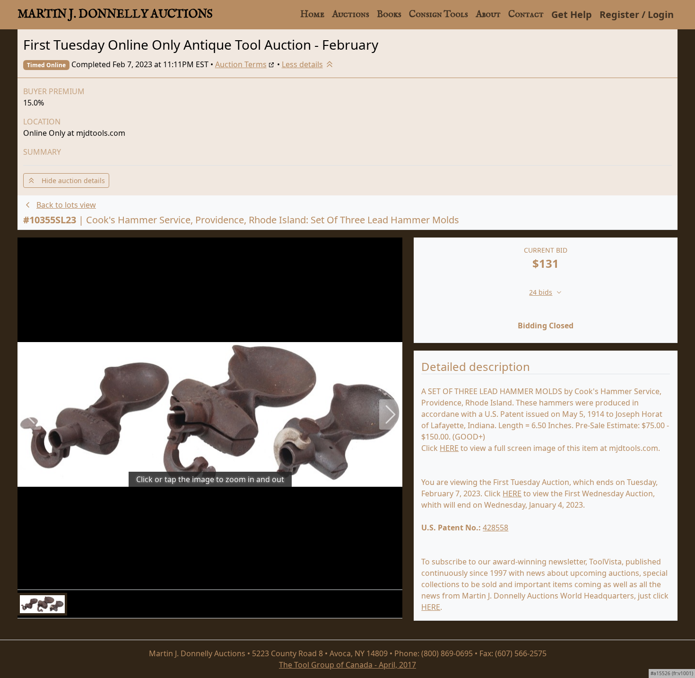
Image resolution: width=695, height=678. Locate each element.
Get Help (571, 14)
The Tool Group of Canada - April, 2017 (347, 665)
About (488, 14)
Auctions (350, 14)
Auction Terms (241, 64)
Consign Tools (438, 14)
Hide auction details (70, 180)
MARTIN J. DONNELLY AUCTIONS (115, 14)
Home (312, 14)
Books (389, 14)
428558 (495, 527)
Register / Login (636, 14)
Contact (526, 14)
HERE (449, 448)
